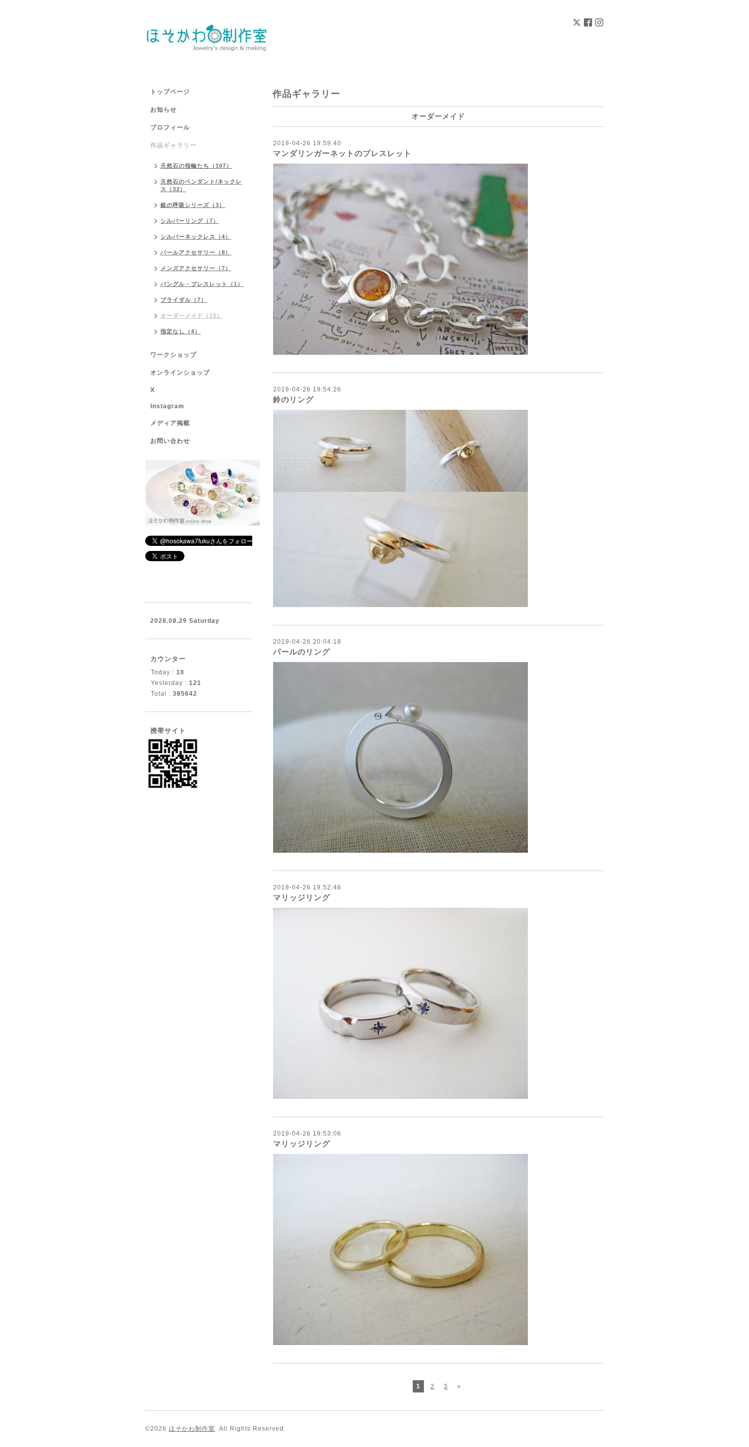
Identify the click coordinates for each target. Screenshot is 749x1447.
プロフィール (170, 127)
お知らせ (163, 109)
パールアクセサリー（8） (195, 252)
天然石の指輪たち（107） (196, 166)
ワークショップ (173, 354)
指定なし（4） (180, 331)
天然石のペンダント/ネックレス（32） (201, 185)
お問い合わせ (170, 440)
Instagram (167, 406)
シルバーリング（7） (189, 221)
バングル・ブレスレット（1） (202, 284)
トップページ (170, 91)
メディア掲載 (170, 423)
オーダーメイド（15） (191, 315)
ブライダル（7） (183, 300)
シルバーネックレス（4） (195, 236)
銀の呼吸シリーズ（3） (192, 205)
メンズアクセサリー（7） (195, 268)
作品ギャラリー (173, 145)
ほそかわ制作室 (192, 1428)
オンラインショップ (180, 372)
